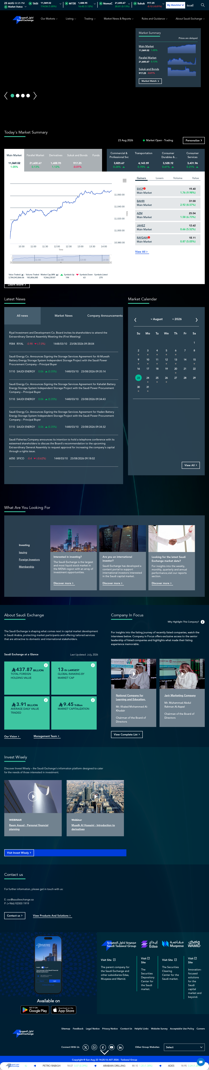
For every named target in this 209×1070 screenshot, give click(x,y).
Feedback (78, 1029)
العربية (190, 5)
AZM (140, 213)
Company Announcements (105, 315)
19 (166, 369)
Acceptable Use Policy (182, 1029)
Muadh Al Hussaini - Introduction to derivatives (93, 827)
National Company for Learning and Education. (131, 698)
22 (194, 369)
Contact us (13, 916)
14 (185, 359)
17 (147, 369)
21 (185, 369)
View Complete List (125, 735)
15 (194, 359)
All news (22, 315)
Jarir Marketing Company (180, 696)
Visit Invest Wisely (18, 853)
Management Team (45, 736)
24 (147, 378)
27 (175, 378)
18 (157, 369)
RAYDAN (142, 238)
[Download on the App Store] (63, 1010)
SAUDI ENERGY (26, 371)
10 (147, 359)
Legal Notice (93, 1029)
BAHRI (141, 201)
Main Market (146, 46)
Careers (201, 1029)
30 (138, 387)
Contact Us (126, 1029)
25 (157, 378)
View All (140, 252)
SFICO (20, 458)
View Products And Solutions (50, 916)
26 (166, 378)
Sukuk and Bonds (149, 69)
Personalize (193, 141)
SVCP (140, 189)
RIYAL (20, 344)
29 (194, 378)
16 (138, 369)
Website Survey (159, 1029)
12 (166, 359)
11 (157, 359)
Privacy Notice (110, 1029)
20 (175, 369)
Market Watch (149, 81)
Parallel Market (147, 58)
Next (35, 96)
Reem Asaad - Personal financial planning (28, 827)
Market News (63, 315)
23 (138, 378)
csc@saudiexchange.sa (20, 899)
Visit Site (106, 960)
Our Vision (10, 737)
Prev (6, 96)
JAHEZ (141, 226)
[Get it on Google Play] (35, 1010)
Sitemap (65, 1029)
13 (175, 359)
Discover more (62, 583)
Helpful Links (141, 1029)
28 (185, 378)
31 (147, 387)
